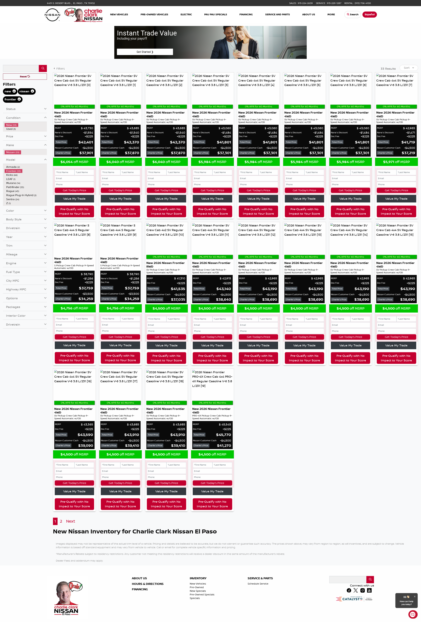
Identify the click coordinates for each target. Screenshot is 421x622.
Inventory (198, 578)
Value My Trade (74, 199)
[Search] (43, 68)
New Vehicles (198, 583)
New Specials (198, 591)
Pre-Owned (197, 587)
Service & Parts (260, 578)
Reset (23, 76)
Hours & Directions (148, 584)
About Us (139, 578)
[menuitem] (26, 125)
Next (70, 521)
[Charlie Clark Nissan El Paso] (73, 14)
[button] (119, 15)
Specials (195, 598)
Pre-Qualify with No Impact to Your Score (74, 211)
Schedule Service (258, 583)
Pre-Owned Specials (202, 594)
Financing (140, 589)
